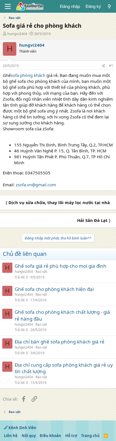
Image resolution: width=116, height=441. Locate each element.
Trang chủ (90, 435)
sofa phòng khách (28, 75)
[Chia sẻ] (103, 66)
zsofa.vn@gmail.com (36, 184)
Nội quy (29, 435)
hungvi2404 (17, 33)
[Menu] (7, 6)
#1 (111, 65)
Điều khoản (50, 435)
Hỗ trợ (71, 435)
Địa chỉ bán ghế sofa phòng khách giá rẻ (59, 341)
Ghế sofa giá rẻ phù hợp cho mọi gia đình (60, 266)
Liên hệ (10, 435)
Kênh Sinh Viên (22, 427)
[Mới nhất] (109, 6)
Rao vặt (41, 271)
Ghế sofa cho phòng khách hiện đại (54, 289)
